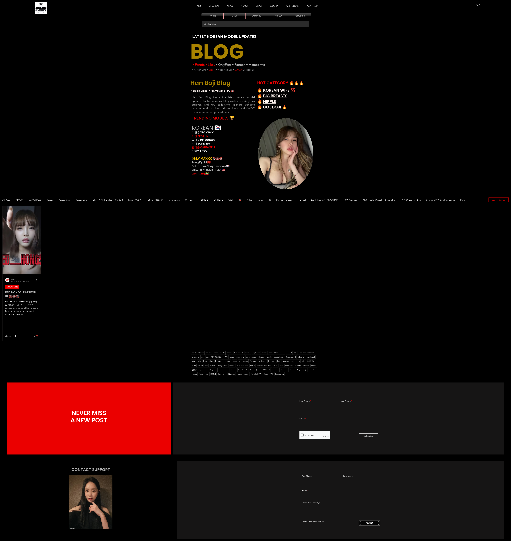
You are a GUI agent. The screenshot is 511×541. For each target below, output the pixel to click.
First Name (304, 401)
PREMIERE (203, 200)
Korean (50, 200)
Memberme (257, 65)
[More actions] (37, 280)
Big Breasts (243, 370)
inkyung (301, 357)
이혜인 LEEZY (199, 151)
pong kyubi (222, 365)
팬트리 (195, 370)
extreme (195, 357)
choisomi (288, 365)
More (462, 200)
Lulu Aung (198, 173)
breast (229, 352)
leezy (234, 361)
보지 (257, 370)
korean (306, 365)
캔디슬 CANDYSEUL (203, 147)
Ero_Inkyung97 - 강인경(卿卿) (324, 200)
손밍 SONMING (201, 143)
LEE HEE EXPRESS (306, 352)
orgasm (227, 361)
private (209, 352)
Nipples (231, 374)
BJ (270, 200)
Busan (233, 370)
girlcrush (203, 370)
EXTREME (218, 200)
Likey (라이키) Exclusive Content (108, 200)
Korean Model (243, 374)
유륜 (304, 370)
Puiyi (298, 370)
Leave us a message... (312, 502)
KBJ (303, 361)
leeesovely (279, 374)
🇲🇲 (207, 173)
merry (194, 374)
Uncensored (290, 357)
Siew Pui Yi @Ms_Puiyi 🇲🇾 (208, 170)
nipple (247, 352)
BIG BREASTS (275, 96)
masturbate (278, 357)
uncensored (251, 357)
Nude (313, 365)
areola (231, 365)
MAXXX (238, 69)
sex (207, 357)
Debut (303, 200)
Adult (230, 200)
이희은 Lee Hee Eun (411, 200)
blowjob (218, 361)
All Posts (6, 200)
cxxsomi (298, 365)
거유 (275, 365)
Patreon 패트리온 (155, 200)
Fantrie (200, 65)
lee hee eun (224, 370)
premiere (240, 357)
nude (222, 352)
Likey (211, 65)
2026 (199, 361)
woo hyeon (243, 361)
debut (261, 357)
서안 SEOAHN (200, 136)
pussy (264, 352)
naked (289, 352)
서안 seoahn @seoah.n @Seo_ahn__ (380, 200)
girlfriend (262, 361)
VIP (272, 374)
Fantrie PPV (256, 374)
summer (275, 370)
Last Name (346, 401)
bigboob (256, 352)
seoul (232, 357)
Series (260, 200)
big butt (271, 361)
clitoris (291, 370)
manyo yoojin (287, 361)
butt (205, 361)
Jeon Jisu (312, 370)
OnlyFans (224, 65)
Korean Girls (200, 69)
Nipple (265, 374)
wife (193, 361)
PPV (226, 357)
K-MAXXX (265, 370)
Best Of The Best (264, 365)
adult (194, 352)
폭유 (252, 370)
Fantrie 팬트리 (135, 200)
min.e (252, 365)
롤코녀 (213, 374)
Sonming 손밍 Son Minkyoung (440, 200)
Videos (212, 69)
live (278, 361)
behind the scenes (276, 352)
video (216, 352)
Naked (212, 365)
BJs (206, 365)
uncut (297, 361)
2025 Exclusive (242, 365)
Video (249, 200)
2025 (194, 365)
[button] (274, 5)
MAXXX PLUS (34, 200)
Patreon (239, 65)
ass (207, 374)
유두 (281, 365)
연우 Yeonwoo (350, 200)
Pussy (201, 374)
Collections (248, 69)
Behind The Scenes (285, 200)
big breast (238, 352)
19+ (295, 352)
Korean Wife (81, 200)
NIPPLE (269, 101)
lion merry (222, 374)
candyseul (310, 357)
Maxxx (201, 352)
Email (302, 419)
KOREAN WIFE (276, 90)
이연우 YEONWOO (203, 132)
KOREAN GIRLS (12, 287)
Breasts (284, 370)
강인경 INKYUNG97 (203, 140)
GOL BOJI (272, 107)
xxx (202, 357)
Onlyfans (189, 200)
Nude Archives (225, 69)
